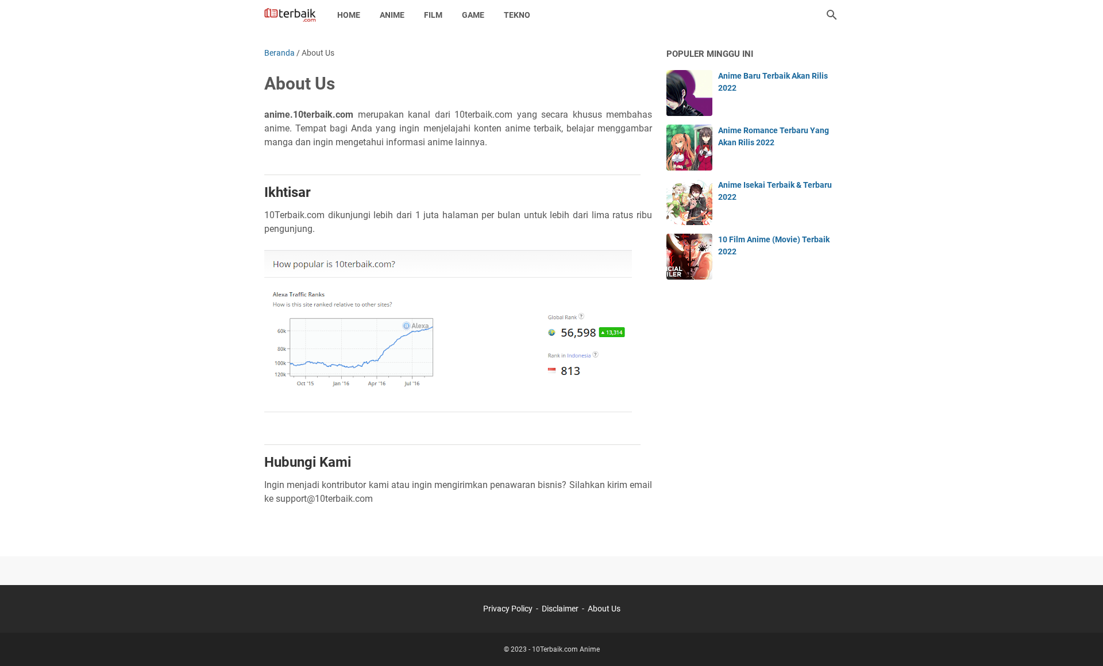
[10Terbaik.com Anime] (290, 15)
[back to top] (1080, 640)
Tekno (517, 15)
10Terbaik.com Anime (566, 649)
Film (433, 15)
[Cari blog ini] (832, 15)
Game (473, 15)
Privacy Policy (508, 608)
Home (348, 15)
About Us (604, 608)
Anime (392, 15)
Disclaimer (560, 608)
